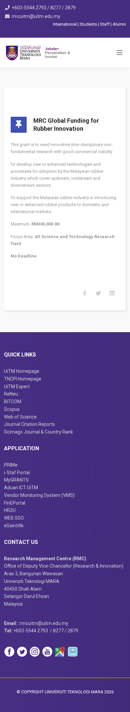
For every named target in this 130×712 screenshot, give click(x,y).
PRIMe (11, 465)
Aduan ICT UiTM (21, 487)
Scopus (12, 409)
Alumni (119, 24)
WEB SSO (14, 518)
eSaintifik (14, 525)
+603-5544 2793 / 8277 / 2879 (44, 7)
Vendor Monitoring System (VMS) (39, 495)
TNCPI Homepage (22, 379)
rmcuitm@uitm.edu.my (36, 16)
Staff (105, 24)
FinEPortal (14, 503)
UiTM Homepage (21, 371)
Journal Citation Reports (29, 424)
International (65, 24)
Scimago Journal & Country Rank (38, 432)
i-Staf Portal (17, 472)
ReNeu (11, 394)
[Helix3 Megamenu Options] (120, 53)
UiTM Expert (17, 386)
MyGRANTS (16, 480)
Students (89, 24)
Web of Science (20, 417)
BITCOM (12, 401)
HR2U (10, 510)
